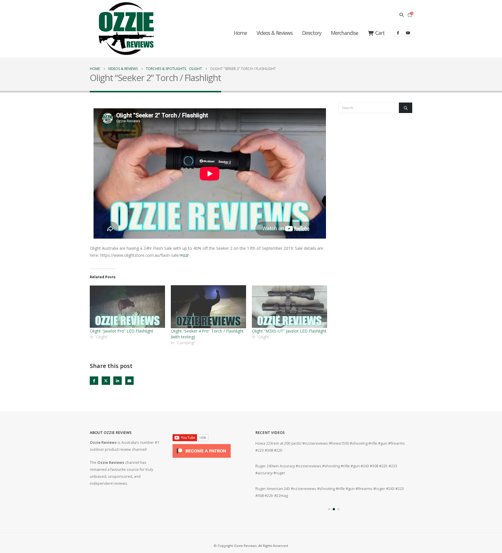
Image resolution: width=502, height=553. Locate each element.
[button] (401, 14)
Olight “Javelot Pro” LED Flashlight (121, 331)
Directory (311, 32)
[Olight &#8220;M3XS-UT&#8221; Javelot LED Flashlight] (289, 306)
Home (240, 32)
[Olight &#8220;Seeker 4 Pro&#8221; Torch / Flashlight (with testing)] (208, 306)
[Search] (405, 108)
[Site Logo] (126, 29)
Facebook (94, 380)
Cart (380, 32)
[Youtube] (408, 33)
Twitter (106, 380)
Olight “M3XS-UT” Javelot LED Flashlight (289, 331)
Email (129, 380)
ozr (186, 255)
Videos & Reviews (275, 32)
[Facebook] (398, 33)
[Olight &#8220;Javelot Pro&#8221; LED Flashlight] (127, 306)
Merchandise (344, 32)
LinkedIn (117, 380)
